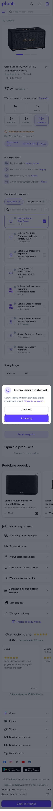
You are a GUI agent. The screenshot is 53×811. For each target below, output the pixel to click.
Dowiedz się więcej (34, 401)
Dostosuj (26, 409)
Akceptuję (26, 418)
